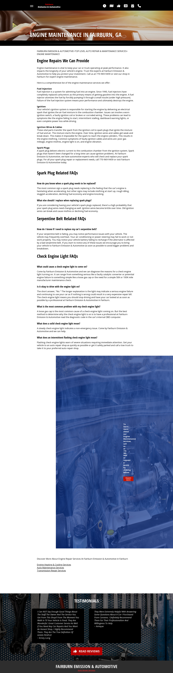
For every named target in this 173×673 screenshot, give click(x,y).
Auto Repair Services (86, 670)
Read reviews (89, 651)
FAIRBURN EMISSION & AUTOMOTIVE (55, 51)
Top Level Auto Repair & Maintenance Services (100, 51)
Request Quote (128, 479)
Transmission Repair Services (51, 570)
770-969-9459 (103, 73)
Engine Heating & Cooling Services (54, 564)
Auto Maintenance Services (50, 567)
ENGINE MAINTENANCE (48, 54)
